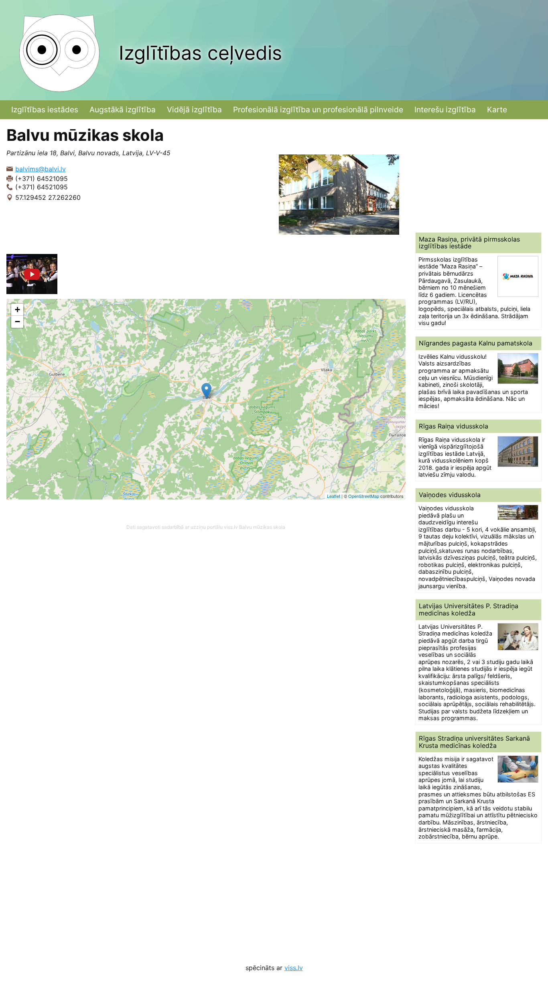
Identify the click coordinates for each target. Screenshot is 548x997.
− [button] (17, 322)
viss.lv (293, 968)
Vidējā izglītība (194, 109)
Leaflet (333, 496)
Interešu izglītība (445, 109)
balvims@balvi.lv (40, 169)
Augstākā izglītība (122, 109)
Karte (497, 109)
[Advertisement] (478, 176)
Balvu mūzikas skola (262, 527)
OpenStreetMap (363, 496)
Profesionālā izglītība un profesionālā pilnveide (318, 109)
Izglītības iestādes (44, 109)
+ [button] (17, 310)
